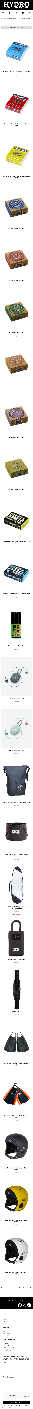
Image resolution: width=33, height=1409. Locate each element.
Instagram (24, 1305)
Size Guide (6, 1345)
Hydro (4, 1331)
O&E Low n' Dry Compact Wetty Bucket (16, 855)
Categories (11, 18)
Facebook (19, 1305)
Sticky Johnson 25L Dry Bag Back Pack (16, 802)
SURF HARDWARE (24, 18)
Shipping (5, 1343)
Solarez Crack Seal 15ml (16, 646)
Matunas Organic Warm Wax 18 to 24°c (16, 124)
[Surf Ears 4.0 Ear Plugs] (16, 676)
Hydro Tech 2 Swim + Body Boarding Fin (16, 1064)
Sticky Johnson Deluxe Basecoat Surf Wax (16, 542)
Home (3, 18)
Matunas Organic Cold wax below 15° (16, 72)
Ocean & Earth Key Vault (16, 959)
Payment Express (8, 1335)
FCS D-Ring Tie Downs (16, 1011)
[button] (3, 13)
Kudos (9, 1407)
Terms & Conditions (8, 1347)
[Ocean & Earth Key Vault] (16, 938)
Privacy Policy (7, 1350)
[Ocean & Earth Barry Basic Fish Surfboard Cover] (16, 885)
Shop (4, 1317)
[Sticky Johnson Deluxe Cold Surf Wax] (16, 572)
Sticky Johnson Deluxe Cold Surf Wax (16, 593)
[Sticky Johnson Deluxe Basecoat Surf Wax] (16, 520)
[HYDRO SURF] (16, 5)
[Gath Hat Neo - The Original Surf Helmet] (16, 1146)
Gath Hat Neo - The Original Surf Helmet (16, 1168)
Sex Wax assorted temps (16, 228)
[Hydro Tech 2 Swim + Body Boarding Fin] (16, 1042)
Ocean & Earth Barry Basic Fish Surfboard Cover (17, 907)
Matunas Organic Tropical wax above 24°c (16, 176)
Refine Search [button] (16, 27)
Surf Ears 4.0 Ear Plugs (17, 698)
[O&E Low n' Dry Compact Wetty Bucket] (16, 833)
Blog (4, 1323)
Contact (5, 1321)
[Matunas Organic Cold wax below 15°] (16, 50)
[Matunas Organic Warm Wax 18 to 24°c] (16, 102)
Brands (5, 1319)
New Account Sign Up (16, 1300)
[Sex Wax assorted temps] (16, 207)
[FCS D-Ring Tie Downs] (16, 990)
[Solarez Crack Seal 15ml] (16, 624)
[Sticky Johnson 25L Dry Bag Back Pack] (16, 781)
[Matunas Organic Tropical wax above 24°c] (16, 154)
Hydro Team (6, 1333)
